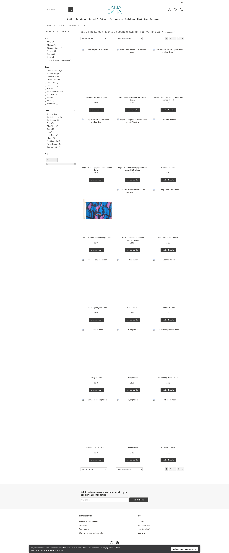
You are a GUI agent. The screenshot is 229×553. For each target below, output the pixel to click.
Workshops (130, 19)
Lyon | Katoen (132, 448)
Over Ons (141, 533)
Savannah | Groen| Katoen (168, 378)
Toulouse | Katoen (168, 448)
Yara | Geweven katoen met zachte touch (132, 98)
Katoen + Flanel (66, 25)
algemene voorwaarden (55, 550)
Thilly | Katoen (96, 378)
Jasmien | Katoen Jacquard (96, 97)
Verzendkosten (144, 525)
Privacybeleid (84, 529)
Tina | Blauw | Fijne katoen (168, 238)
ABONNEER (139, 500)
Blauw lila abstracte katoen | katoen (97, 238)
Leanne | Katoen (168, 308)
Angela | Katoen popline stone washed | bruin (97, 169)
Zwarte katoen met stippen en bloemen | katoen (132, 239)
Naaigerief (93, 19)
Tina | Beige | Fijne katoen (97, 308)
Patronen (104, 19)
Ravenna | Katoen (168, 168)
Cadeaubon (155, 19)
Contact (181, 2)
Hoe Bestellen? (144, 529)
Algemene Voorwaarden (88, 521)
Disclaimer (83, 525)
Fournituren (81, 19)
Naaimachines (116, 19)
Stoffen (70, 19)
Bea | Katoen (132, 308)
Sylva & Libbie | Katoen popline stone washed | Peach (168, 98)
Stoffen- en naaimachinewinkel (91, 533)
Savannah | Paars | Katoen (96, 448)
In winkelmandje (96, 110)
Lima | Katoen (132, 378)
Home (49, 25)
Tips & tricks (142, 19)
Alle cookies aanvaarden (184, 549)
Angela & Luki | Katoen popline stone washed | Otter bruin (132, 169)
